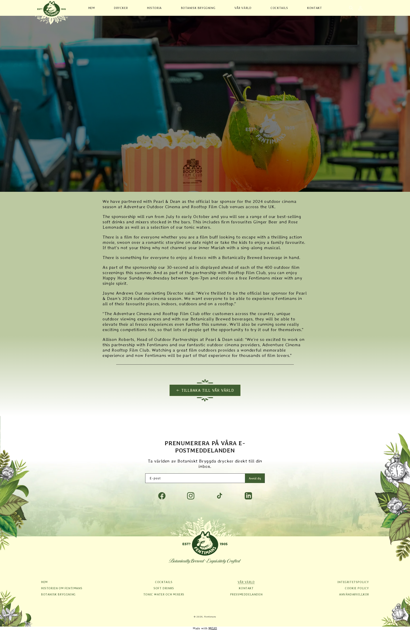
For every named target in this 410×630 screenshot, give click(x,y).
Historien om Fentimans (61, 588)
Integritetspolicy (353, 582)
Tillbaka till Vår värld (207, 390)
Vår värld (246, 582)
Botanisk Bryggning (58, 594)
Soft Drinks (164, 588)
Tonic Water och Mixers (163, 594)
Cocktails (163, 582)
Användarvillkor (354, 594)
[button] (351, 8)
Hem (44, 582)
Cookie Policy (357, 588)
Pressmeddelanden (246, 594)
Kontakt (246, 588)
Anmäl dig (255, 478)
